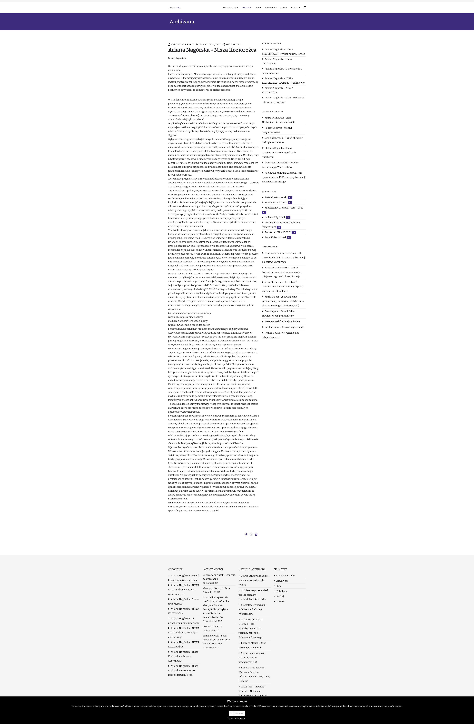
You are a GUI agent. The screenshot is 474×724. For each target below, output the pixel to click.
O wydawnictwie (230, 7)
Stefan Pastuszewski (277, 197)
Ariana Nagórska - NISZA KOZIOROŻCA (277, 90)
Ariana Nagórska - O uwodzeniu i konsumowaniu (282, 71)
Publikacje (270, 7)
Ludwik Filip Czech (276, 217)
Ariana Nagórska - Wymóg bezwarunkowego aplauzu (184, 577)
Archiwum (247, 7)
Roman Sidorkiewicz (277, 202)
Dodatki (294, 7)
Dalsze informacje (236, 718)
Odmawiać (240, 713)
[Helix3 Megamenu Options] (305, 7)
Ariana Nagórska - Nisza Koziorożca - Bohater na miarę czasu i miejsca (183, 670)
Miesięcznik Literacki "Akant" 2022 (283, 209)
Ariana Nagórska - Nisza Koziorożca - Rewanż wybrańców (283, 99)
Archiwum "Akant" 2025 (279, 232)
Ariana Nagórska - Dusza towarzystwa (277, 61)
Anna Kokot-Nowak (277, 237)
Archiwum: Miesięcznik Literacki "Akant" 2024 (281, 224)
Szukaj (283, 7)
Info (257, 7)
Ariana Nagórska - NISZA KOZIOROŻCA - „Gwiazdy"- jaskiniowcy (283, 80)
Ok (231, 713)
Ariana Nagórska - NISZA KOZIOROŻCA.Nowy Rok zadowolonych (283, 51)
